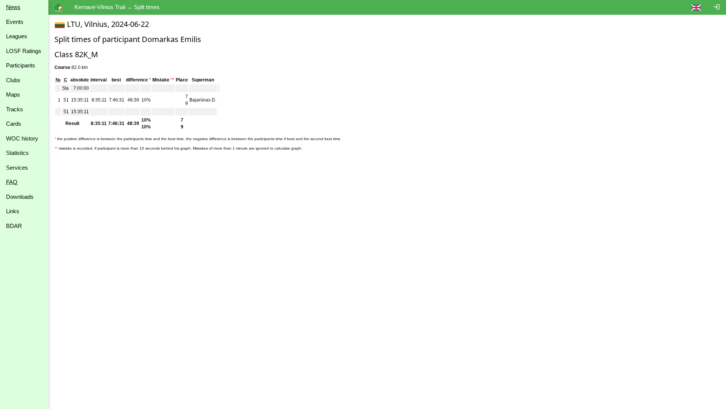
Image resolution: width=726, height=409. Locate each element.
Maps (13, 94)
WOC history (22, 138)
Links (12, 211)
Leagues (16, 36)
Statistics (17, 153)
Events (14, 22)
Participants (20, 65)
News (13, 7)
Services (17, 167)
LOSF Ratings (23, 51)
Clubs (13, 80)
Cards (13, 123)
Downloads (20, 197)
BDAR (14, 226)
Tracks (14, 109)
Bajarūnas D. (202, 100)
